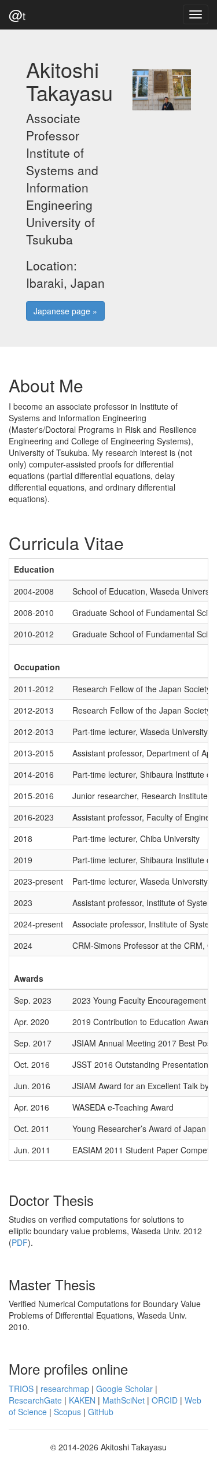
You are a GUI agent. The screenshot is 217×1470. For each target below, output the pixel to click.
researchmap (65, 1388)
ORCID (165, 1400)
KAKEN (82, 1400)
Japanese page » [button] (65, 311)
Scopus (67, 1411)
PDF (20, 1242)
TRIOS (21, 1388)
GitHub (100, 1411)
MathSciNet (123, 1400)
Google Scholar (124, 1388)
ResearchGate (35, 1400)
